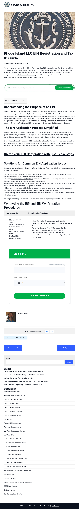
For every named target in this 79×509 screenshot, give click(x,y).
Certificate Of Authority (11, 403)
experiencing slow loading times (22, 179)
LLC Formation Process (12, 447)
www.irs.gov (20, 224)
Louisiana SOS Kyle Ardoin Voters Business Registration (23, 372)
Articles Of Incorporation (12, 392)
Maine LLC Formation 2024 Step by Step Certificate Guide (24, 375)
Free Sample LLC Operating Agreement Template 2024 (23, 385)
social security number (15, 143)
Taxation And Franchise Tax (13, 494)
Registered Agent (9, 474)
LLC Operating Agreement (12, 455)
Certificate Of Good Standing (13, 411)
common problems (12, 170)
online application (33, 174)
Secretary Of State (10, 478)
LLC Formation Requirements (14, 451)
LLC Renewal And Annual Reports (15, 458)
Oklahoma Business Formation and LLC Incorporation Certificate (26, 381)
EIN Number (8, 419)
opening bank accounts (46, 116)
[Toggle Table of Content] (23, 100)
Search (8, 358)
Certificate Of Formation (12, 407)
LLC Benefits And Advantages (14, 439)
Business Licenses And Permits (14, 396)
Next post (66, 348)
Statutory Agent (9, 490)
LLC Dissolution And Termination (15, 443)
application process (16, 132)
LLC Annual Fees (9, 435)
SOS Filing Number (10, 486)
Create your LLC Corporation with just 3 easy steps (39, 154)
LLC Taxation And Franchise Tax (16, 338)
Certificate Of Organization (13, 415)
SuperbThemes (54, 506)
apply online (41, 123)
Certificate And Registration (13, 399)
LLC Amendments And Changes (14, 431)
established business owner (26, 75)
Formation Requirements (12, 427)
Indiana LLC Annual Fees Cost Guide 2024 (18, 378)
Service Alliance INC (22, 4)
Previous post (13, 348)
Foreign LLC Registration (12, 423)
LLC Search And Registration (13, 462)
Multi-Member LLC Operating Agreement (17, 470)
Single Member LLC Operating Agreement (18, 482)
